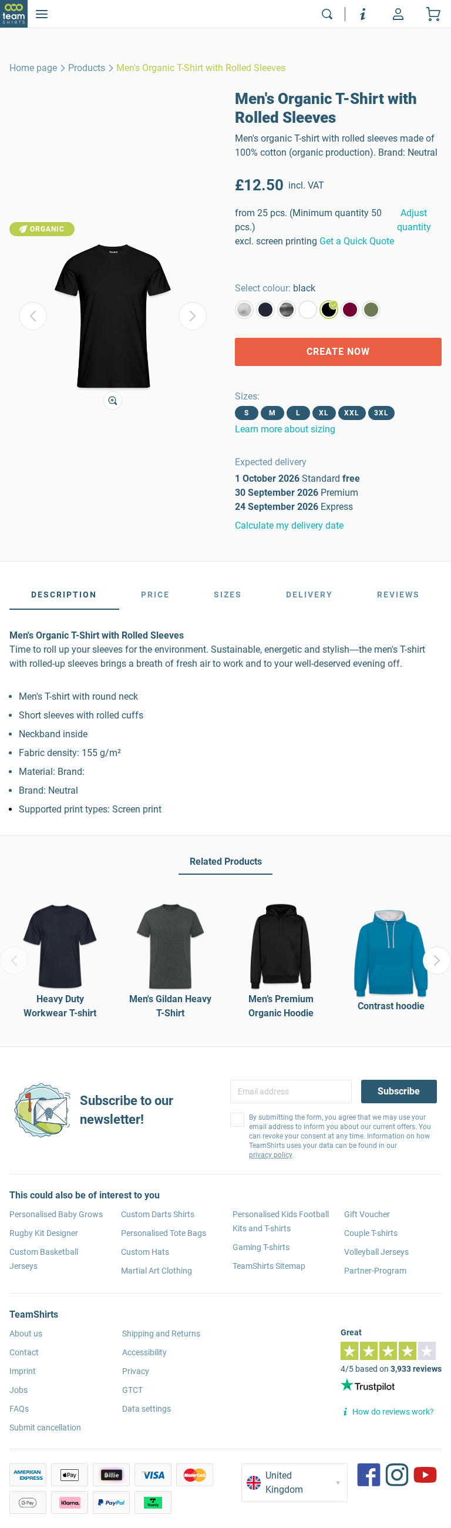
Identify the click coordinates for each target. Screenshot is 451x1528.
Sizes (228, 594)
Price (155, 594)
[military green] (371, 309)
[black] (328, 309)
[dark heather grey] (286, 309)
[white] (307, 309)
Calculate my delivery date (289, 525)
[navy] (265, 309)
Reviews (398, 594)
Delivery (309, 594)
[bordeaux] (350, 309)
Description (64, 594)
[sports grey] (244, 309)
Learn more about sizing (285, 429)
